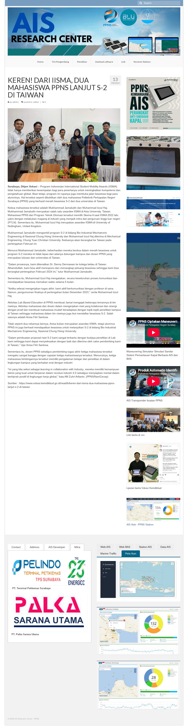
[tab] (16, 547)
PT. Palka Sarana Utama (25, 634)
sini (142, 435)
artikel (36, 102)
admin (15, 102)
